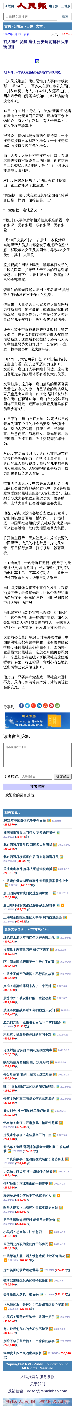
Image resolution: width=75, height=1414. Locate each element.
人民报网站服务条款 (37, 1377)
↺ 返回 (10, 6)
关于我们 (37, 1384)
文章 (39, 26)
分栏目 (19, 26)
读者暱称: (11, 776)
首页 (7, 26)
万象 (30, 26)
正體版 (65, 6)
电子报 (53, 6)
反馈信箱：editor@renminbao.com (37, 1391)
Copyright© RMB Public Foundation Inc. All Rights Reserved (37, 1366)
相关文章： (12, 812)
